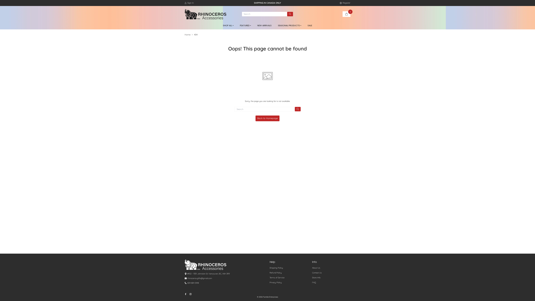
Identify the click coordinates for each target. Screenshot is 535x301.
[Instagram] (190, 294)
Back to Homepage (267, 118)
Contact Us (317, 272)
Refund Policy (276, 272)
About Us (316, 268)
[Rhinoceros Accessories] (205, 14)
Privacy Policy (276, 282)
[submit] (290, 14)
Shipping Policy (276, 268)
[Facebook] (186, 294)
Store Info (316, 277)
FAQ (314, 282)
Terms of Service (277, 277)
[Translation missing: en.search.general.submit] (298, 109)
